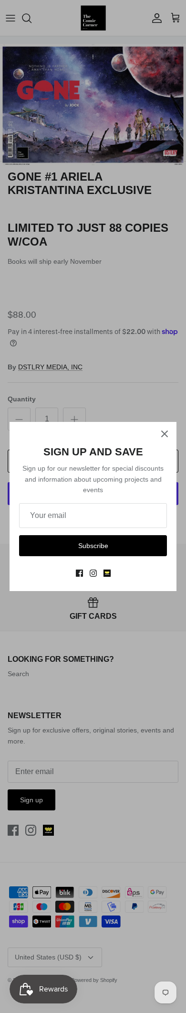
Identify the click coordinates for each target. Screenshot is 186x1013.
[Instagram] (93, 573)
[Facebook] (79, 573)
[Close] (164, 433)
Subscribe (93, 546)
